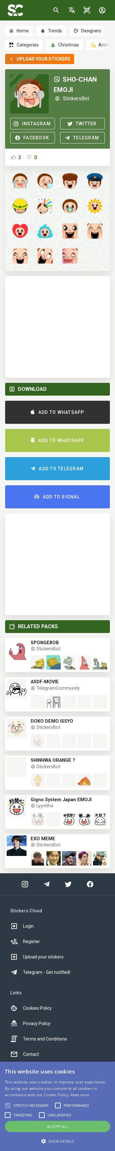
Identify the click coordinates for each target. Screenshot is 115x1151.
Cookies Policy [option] (37, 1008)
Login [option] (28, 926)
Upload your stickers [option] (43, 956)
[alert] (57, 1106)
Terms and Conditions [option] (45, 1038)
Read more (80, 1094)
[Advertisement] (57, 327)
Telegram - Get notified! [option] (46, 972)
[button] (71, 10)
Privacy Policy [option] (36, 1023)
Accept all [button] (57, 1126)
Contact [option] (31, 1054)
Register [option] (31, 941)
